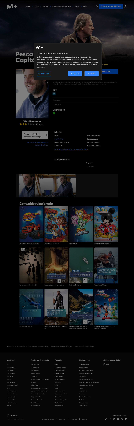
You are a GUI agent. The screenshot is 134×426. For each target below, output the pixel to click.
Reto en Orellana (75, 285)
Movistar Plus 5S (35, 405)
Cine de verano (11, 382)
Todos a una (58, 145)
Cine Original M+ (11, 367)
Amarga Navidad (35, 373)
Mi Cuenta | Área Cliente (86, 370)
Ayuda (108, 364)
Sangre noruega (92, 139)
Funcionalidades (83, 367)
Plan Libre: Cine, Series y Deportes (89, 382)
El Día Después (59, 376)
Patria (56, 135)
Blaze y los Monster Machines (29, 243)
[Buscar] (97, 6)
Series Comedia (11, 397)
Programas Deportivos (37, 400)
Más (85, 6)
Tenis (77, 6)
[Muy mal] (21, 124)
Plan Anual (82, 394)
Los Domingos (35, 370)
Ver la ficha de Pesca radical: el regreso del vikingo (71, 149)
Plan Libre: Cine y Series (86, 385)
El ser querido (35, 364)
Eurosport (58, 397)
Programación (59, 405)
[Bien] (28, 124)
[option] (27, 185)
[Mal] (23, 124)
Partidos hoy (58, 402)
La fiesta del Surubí (25, 326)
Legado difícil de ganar (61, 142)
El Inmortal (34, 376)
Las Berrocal (34, 385)
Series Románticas (12, 394)
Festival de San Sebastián (38, 394)
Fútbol (45, 6)
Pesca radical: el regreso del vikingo (33, 135)
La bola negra (35, 367)
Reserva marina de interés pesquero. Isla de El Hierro (78, 327)
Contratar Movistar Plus (85, 379)
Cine (37, 6)
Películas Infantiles (12, 385)
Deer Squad (73, 243)
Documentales (11, 400)
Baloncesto (58, 382)
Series (28, 6)
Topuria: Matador (60, 391)
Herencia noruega (93, 142)
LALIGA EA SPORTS (60, 370)
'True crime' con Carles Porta (39, 391)
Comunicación (83, 405)
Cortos (8, 379)
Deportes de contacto (61, 394)
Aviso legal (62, 419)
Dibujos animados (36, 397)
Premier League (59, 373)
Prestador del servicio (48, 419)
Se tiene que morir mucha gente (40, 379)
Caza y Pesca (34, 402)
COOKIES (84, 419)
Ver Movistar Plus (84, 364)
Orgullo (9, 405)
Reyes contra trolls (93, 135)
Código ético (82, 376)
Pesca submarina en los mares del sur (55, 327)
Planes (81, 388)
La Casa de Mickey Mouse (102, 243)
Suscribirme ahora (111, 6)
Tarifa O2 (81, 400)
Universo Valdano (60, 379)
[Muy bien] (31, 124)
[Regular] (26, 124)
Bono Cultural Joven (85, 397)
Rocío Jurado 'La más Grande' (39, 388)
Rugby (56, 388)
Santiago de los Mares (51, 243)
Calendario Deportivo (61, 400)
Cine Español (10, 370)
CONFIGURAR (43, 74)
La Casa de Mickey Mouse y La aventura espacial (104, 327)
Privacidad (74, 419)
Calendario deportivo (61, 6)
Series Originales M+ (12, 391)
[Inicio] (12, 6)
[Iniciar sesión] (125, 6)
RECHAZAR (75, 74)
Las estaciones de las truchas (54, 285)
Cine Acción (10, 376)
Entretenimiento (11, 402)
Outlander (34, 382)
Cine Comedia (11, 373)
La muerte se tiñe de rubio (28, 285)
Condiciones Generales (85, 373)
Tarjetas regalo (83, 402)
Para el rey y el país (93, 145)
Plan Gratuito (83, 391)
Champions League (60, 367)
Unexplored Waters (100, 285)
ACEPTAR (91, 74)
